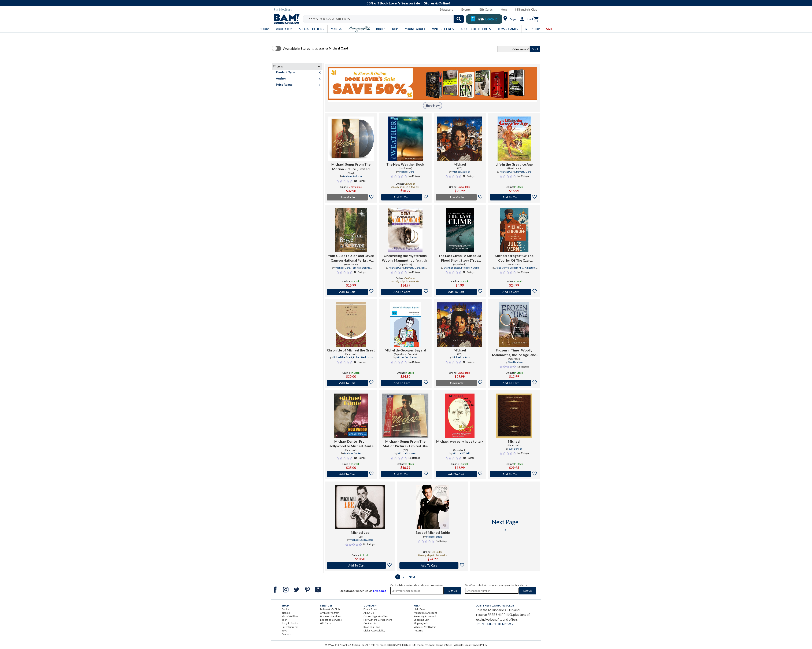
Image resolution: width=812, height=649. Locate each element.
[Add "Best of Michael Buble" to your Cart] (432, 565)
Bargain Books (290, 623)
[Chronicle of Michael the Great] (351, 324)
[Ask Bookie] (484, 19)
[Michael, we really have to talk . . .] (460, 415)
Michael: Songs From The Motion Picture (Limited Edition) (350, 167)
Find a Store (370, 609)
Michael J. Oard (470, 267)
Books (285, 609)
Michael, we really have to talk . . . (459, 443)
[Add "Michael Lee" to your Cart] (360, 565)
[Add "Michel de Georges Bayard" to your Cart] (405, 383)
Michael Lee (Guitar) (361, 539)
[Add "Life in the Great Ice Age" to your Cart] (514, 197)
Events (466, 9)
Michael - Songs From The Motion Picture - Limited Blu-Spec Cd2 (405, 444)
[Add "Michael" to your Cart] (514, 474)
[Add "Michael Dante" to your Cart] (351, 474)
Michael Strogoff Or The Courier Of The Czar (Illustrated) (514, 258)
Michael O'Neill (461, 453)
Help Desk (419, 609)
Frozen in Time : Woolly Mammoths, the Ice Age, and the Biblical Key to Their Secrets (514, 352)
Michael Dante (352, 453)
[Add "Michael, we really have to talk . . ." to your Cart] (460, 474)
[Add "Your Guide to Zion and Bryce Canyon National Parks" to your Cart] (351, 292)
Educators (446, 9)
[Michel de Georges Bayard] (405, 324)
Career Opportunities (375, 616)
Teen (284, 619)
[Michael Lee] (360, 507)
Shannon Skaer (452, 267)
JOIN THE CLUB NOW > (494, 624)
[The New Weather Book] (405, 138)
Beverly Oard (523, 171)
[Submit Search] (459, 19)
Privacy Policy (479, 644)
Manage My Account (425, 612)
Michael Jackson (352, 176)
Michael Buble (434, 536)
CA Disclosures (461, 644)
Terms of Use (443, 644)
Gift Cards (486, 9)
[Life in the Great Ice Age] (514, 138)
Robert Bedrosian (363, 357)
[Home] (285, 19)
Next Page (505, 525)
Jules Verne (502, 267)
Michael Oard (406, 171)
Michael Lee (360, 532)
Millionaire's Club (526, 9)
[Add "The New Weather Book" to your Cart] (405, 197)
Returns (418, 630)
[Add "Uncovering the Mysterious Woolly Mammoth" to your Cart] (405, 292)
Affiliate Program (329, 612)
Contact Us (369, 623)
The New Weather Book (405, 164)
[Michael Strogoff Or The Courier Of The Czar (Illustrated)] (514, 230)
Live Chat (379, 591)
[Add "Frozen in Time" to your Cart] (514, 383)
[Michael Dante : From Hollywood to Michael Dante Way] (351, 415)
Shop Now (432, 105)
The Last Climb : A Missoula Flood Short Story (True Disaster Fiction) (459, 258)
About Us (368, 612)
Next (412, 577)
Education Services (331, 619)
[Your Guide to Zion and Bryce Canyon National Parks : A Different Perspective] (351, 230)
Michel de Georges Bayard (405, 350)
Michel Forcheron (406, 357)
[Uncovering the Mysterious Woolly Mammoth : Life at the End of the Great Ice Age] (405, 230)
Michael (460, 164)
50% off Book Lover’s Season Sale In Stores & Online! (408, 3)
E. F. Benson (516, 448)
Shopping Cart (421, 619)
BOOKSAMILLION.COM (401, 644)
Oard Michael (515, 362)
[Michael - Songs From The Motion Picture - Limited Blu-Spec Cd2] (405, 415)
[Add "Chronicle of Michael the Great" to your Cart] (351, 383)
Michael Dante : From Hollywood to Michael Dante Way (351, 444)
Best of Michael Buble (433, 532)
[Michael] (459, 138)
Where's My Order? (425, 626)
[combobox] (386, 19)
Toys (284, 630)
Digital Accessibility (374, 630)
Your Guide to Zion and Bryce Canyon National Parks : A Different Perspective (351, 258)
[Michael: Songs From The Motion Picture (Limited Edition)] (351, 138)
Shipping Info (421, 623)
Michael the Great (342, 357)
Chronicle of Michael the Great (351, 350)
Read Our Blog (371, 626)
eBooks (286, 612)
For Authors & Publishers (377, 619)
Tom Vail (356, 267)
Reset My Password (425, 616)
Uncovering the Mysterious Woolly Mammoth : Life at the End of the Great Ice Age (405, 258)
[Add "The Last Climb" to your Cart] (460, 292)
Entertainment (290, 626)
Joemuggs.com (425, 644)
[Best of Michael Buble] (432, 507)
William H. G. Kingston (522, 267)
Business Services (330, 616)
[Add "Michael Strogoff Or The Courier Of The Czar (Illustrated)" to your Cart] (514, 292)
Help (504, 9)
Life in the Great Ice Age (514, 164)
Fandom (286, 634)
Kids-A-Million (290, 616)
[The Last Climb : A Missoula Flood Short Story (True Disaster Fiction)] (460, 230)
